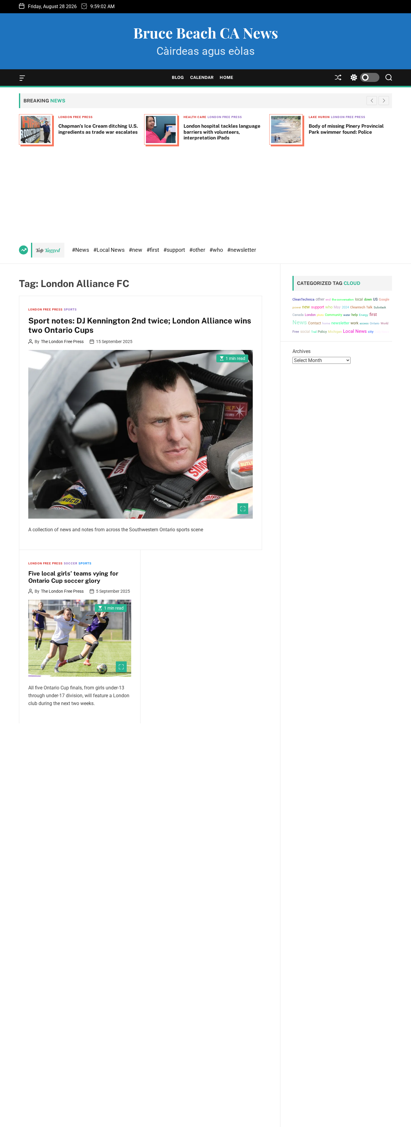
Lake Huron (194, 117)
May (337, 307)
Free (295, 332)
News (299, 322)
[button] (384, 100)
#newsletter (241, 250)
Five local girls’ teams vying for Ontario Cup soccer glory (73, 577)
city (370, 332)
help (354, 315)
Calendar (202, 77)
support (317, 307)
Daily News (382, 331)
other (320, 299)
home (326, 323)
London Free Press (99, 117)
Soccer (70, 563)
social (305, 331)
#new (136, 250)
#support (174, 250)
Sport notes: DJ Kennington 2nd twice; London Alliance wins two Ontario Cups (139, 325)
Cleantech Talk (361, 307)
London (310, 315)
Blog (178, 77)
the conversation (343, 299)
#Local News (109, 250)
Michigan (335, 332)
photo (320, 315)
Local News (355, 331)
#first (153, 250)
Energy (363, 315)
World (384, 323)
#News (81, 250)
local (359, 299)
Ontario (374, 323)
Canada (298, 315)
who (328, 307)
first (373, 314)
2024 (345, 307)
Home (226, 77)
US (375, 299)
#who (216, 250)
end (328, 299)
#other (197, 250)
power (296, 307)
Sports (70, 309)
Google (384, 299)
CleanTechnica (303, 299)
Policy (322, 331)
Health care (69, 117)
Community (333, 315)
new (306, 306)
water (346, 315)
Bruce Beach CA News (205, 32)
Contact (314, 323)
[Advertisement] (205, 191)
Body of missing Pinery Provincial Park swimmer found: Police (221, 129)
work (354, 323)
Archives (301, 351)
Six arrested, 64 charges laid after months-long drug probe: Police (348, 129)
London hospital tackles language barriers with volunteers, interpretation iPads (96, 131)
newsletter (340, 323)
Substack (380, 307)
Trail (314, 331)
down (368, 299)
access (364, 323)
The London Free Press (62, 341)
